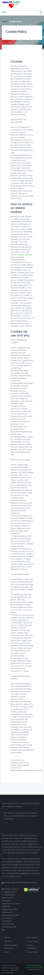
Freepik (11, 973)
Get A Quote (32, 937)
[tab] (22, 54)
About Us (8, 941)
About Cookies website (21, 254)
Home (4, 22)
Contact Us (38, 969)
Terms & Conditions (34, 965)
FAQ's (6, 952)
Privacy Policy (32, 952)
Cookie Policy (32, 941)
